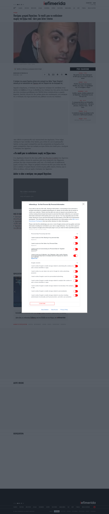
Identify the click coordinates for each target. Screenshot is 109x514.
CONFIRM (42, 303)
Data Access (54, 309)
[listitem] (54, 234)
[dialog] (54, 257)
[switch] (75, 237)
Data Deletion (45, 309)
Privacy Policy (64, 309)
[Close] (84, 204)
